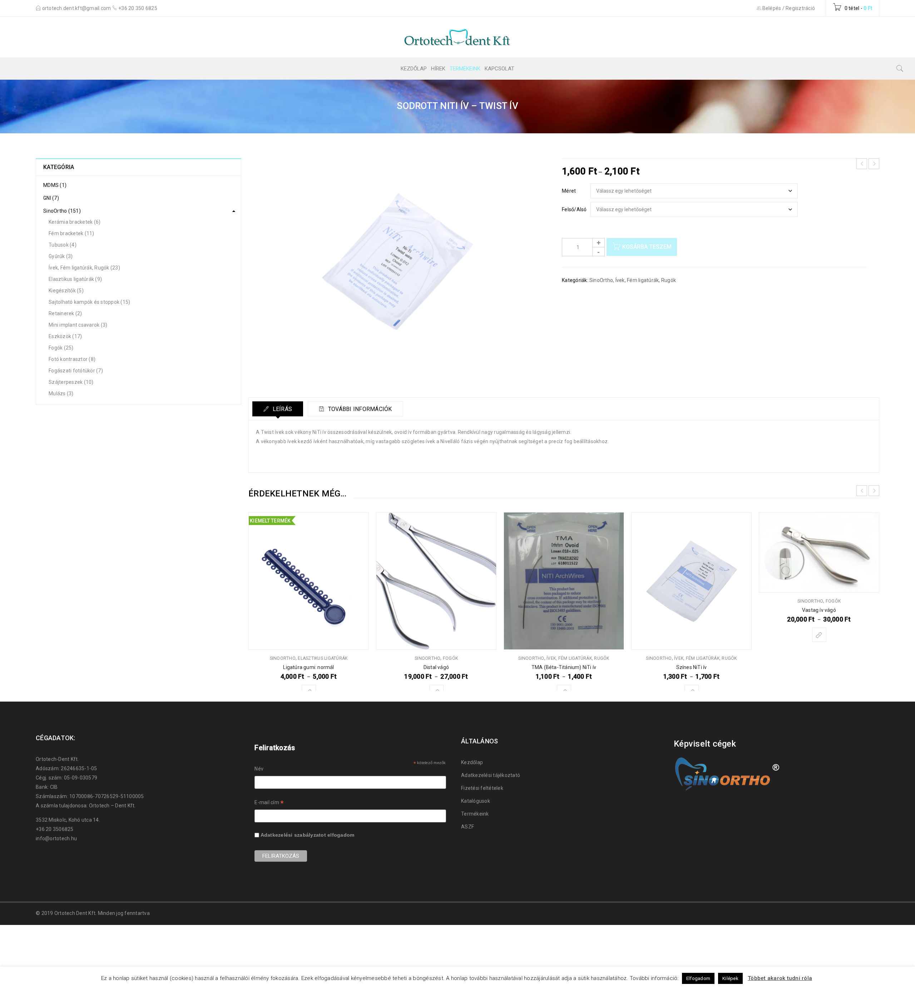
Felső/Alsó (574, 209)
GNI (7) (51, 198)
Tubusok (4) (62, 245)
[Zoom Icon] (400, 272)
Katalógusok (475, 801)
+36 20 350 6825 (137, 8)
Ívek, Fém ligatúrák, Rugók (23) (84, 268)
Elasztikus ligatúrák (322, 658)
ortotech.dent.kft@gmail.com (77, 8)
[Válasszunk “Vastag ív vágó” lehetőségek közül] (819, 635)
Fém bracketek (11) (71, 233)
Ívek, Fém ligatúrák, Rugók (645, 280)
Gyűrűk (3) (61, 256)
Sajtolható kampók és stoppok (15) (89, 302)
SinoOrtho (601, 280)
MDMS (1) (54, 185)
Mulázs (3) (61, 393)
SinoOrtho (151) (62, 211)
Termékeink (475, 814)
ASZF (467, 827)
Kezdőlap (472, 762)
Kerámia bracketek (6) (74, 222)
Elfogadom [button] (698, 978)
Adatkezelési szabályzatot (293, 835)
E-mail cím (269, 803)
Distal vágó (436, 667)
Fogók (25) (61, 348)
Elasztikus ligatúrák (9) (75, 279)
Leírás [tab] (281, 409)
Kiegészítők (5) (66, 290)
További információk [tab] (359, 409)
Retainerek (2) (65, 313)
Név (258, 769)
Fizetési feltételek (482, 788)
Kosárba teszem (647, 246)
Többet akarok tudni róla (780, 978)
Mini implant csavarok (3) (78, 325)
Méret (569, 191)
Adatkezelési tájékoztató (490, 775)
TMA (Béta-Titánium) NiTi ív (563, 667)
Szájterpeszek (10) (71, 382)
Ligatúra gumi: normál (308, 667)
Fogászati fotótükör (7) (76, 370)
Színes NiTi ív (691, 667)
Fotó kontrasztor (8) (72, 359)
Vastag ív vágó (819, 610)
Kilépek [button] (730, 978)
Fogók (450, 658)
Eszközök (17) (65, 336)
